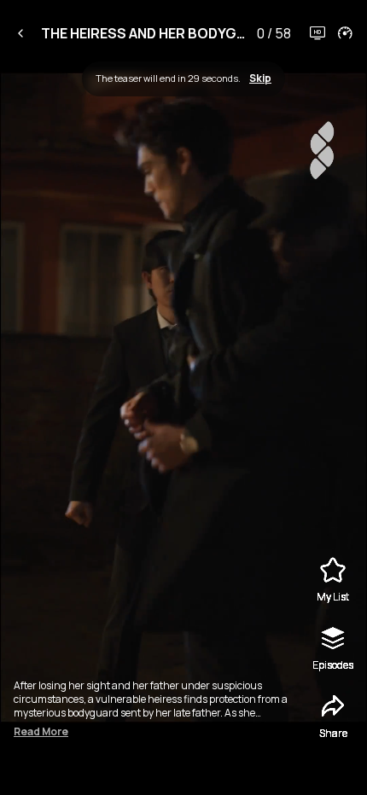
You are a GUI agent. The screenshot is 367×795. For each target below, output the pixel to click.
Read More (41, 732)
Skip (260, 78)
